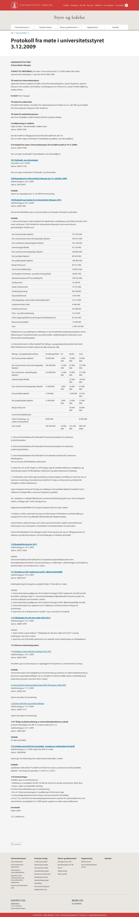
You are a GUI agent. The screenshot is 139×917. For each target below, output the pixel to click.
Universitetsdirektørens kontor (89, 866)
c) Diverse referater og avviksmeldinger (27, 703)
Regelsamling (62, 871)
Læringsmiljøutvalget (41, 871)
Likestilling (38, 883)
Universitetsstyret (21, 27)
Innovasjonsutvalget (41, 868)
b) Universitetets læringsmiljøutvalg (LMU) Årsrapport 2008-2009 (38, 685)
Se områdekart (77, 903)
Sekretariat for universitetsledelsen (17, 871)
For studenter (108, 5)
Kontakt (116, 27)
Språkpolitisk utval (40, 889)
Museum (90, 5)
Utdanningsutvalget (41, 865)
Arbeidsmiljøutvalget (41, 880)
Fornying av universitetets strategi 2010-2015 (32, 651)
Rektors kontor (86, 862)
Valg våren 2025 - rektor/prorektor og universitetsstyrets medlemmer (17, 878)
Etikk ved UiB (62, 874)
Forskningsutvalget (40, 862)
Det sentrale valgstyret (41, 886)
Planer (60, 868)
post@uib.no (15, 903)
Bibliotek (98, 5)
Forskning (74, 5)
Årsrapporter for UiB (64, 862)
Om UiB (82, 5)
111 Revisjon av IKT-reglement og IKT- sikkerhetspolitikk (36, 571)
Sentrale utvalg (45, 27)
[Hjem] (15, 5)
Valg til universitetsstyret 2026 (19, 886)
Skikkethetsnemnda (41, 877)
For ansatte (119, 5)
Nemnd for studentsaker (42, 874)
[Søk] (126, 5)
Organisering (92, 27)
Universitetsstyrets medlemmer (17, 866)
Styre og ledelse (69, 17)
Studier (66, 5)
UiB (12, 33)
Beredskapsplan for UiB (65, 865)
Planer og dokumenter (68, 27)
